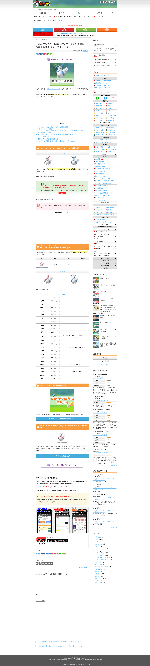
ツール (81, 13)
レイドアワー (111, 108)
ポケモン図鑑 (48, 16)
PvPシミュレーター (100, 171)
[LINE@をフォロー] (109, 2)
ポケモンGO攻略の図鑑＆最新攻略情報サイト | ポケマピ (77, 664)
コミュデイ (99, 118)
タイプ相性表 (53, 20)
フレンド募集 (99, 16)
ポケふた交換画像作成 (101, 193)
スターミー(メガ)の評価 (100, 413)
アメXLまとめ (99, 90)
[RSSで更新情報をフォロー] (115, 2)
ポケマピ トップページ (102, 76)
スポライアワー (111, 115)
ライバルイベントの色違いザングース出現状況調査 (53, 127)
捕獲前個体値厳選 (100, 166)
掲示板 (100, 13)
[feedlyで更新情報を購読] (112, 2)
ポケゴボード (111, 127)
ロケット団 (99, 120)
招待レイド (99, 127)
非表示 (63, 123)
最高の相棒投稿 (100, 132)
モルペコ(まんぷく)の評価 (100, 400)
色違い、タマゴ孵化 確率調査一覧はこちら (63, 418)
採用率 (109, 210)
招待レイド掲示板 (105, 278)
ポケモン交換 (99, 130)
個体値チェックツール (103, 557)
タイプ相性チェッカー (101, 185)
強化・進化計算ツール (103, 560)
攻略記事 (37, 16)
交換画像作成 (99, 188)
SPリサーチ (111, 113)
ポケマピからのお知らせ (101, 567)
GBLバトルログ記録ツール (102, 88)
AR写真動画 (98, 537)
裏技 (98, 580)
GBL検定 (99, 159)
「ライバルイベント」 (53, 89)
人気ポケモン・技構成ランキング (105, 214)
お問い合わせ (105, 364)
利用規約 (71, 662)
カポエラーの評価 (98, 378)
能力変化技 (110, 212)
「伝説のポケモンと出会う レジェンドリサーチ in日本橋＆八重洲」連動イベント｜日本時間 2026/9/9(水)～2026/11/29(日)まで (104, 309)
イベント (110, 106)
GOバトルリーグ (60, 16)
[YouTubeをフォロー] (106, 2)
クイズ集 (97, 546)
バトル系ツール (101, 555)
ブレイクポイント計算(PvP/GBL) (104, 181)
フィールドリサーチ (85, 16)
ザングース (62, 153)
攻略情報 (85, 51)
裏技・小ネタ (98, 578)
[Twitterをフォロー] (100, 2)
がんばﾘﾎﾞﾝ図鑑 (112, 149)
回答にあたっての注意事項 (46, 129)
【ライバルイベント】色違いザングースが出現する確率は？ (55, 135)
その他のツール (101, 553)
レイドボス (99, 108)
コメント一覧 (111, 135)
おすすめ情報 (98, 544)
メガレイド (111, 110)
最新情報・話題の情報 (74, 25)
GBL (61, 20)
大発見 (98, 115)
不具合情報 (111, 120)
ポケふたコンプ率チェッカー (103, 195)
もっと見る (114, 465)
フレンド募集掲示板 (105, 322)
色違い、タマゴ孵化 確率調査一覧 (48, 139)
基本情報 (97, 571)
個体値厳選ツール (40, 20)
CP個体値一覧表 (99, 161)
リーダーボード (100, 210)
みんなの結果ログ (44, 136)
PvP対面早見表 (99, 173)
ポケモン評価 (111, 132)
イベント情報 (72, 16)
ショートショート (100, 548)
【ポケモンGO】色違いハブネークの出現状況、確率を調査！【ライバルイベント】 (61, 646)
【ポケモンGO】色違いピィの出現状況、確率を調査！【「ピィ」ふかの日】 (59, 642)
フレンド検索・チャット (102, 85)
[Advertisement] (62, 110)
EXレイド (97, 539)
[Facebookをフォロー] (103, 2)
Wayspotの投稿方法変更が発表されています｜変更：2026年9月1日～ (108, 345)
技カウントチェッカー (101, 176)
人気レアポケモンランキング (103, 222)
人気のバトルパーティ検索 (102, 178)
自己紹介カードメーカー (102, 83)
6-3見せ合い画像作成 (101, 190)
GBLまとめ (110, 207)
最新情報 (43, 13)
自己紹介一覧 (99, 135)
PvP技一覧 (99, 212)
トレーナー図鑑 (100, 149)
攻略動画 (110, 103)
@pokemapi (84, 567)
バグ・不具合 (98, 562)
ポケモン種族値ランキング (102, 219)
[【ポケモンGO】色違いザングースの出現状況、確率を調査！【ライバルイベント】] (42, 54)
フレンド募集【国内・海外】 (104, 139)
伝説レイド (99, 110)
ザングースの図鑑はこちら (62, 456)
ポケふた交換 (111, 130)
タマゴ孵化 (111, 118)
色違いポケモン (112, 147)
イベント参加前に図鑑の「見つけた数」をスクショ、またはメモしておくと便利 (62, 130)
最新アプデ (99, 106)
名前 (37, 594)
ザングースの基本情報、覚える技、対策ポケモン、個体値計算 (56, 141)
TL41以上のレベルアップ (102, 92)
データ (62, 13)
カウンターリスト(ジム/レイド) (104, 183)
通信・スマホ (98, 582)
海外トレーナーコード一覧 (103, 142)
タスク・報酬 (99, 113)
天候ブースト (111, 152)
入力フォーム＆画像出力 (45, 132)
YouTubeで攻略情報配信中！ (104, 80)
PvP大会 (98, 207)
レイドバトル (98, 569)
